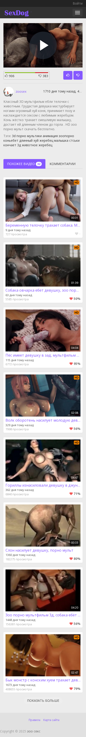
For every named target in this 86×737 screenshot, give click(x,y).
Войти (78, 3)
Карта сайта (51, 720)
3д (19, 145)
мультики (34, 136)
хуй (36, 140)
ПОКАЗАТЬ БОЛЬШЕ (43, 700)
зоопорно (66, 136)
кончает (9, 145)
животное (30, 145)
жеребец (46, 140)
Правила (34, 720)
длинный (26, 140)
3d (14, 136)
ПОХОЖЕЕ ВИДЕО (23, 164)
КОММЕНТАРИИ (62, 164)
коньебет (10, 140)
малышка (61, 140)
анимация (50, 136)
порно (21, 136)
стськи (74, 140)
